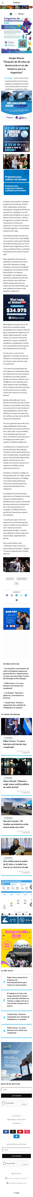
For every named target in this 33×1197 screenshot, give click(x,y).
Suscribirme (16, 1096)
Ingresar (17, 1123)
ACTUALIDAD (8, 78)
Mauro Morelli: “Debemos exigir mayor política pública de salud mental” (16, 784)
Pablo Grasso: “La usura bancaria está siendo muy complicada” (13, 685)
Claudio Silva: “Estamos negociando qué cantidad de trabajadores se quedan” (14, 705)
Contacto (17, 1116)
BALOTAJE (10, 579)
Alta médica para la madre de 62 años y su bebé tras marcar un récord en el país (15, 864)
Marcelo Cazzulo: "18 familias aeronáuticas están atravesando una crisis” (15, 824)
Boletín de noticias (10, 1084)
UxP (16, 583)
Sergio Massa (21, 579)
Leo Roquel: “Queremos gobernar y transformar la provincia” (13, 695)
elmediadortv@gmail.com (17, 1183)
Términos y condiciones (17, 1119)
